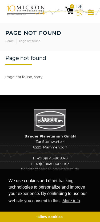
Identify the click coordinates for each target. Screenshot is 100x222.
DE (79, 6)
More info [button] (71, 200)
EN (79, 14)
